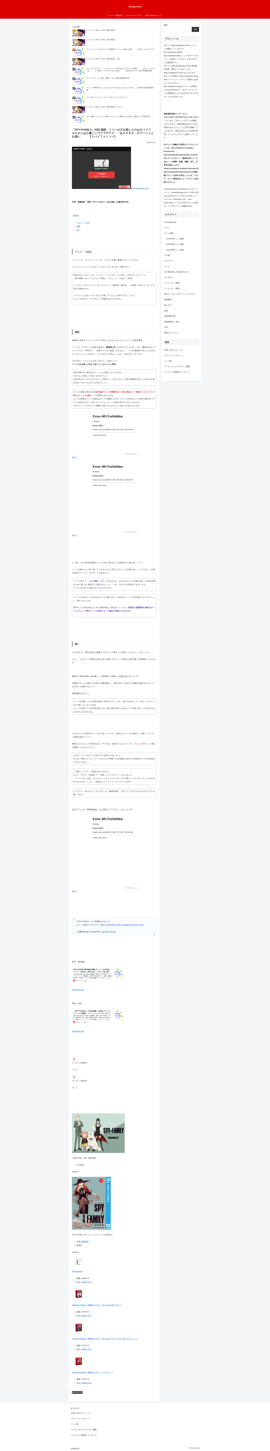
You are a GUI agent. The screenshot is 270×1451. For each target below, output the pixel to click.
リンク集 (168, 361)
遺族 (78, 226)
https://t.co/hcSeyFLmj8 (110, 925)
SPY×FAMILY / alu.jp (131, 454)
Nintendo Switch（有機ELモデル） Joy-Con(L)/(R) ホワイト (97, 1305)
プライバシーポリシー (173, 355)
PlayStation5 (77, 1271)
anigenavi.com (78, 990)
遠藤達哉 (84, 1242)
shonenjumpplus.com (140, 188)
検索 (165, 25)
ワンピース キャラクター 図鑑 (177, 366)
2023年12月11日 (109, 932)
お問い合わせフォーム (173, 350)
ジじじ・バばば (83, 222)
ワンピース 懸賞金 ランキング (177, 372)
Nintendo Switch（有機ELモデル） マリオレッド (92, 1372)
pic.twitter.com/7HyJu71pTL (132, 925)
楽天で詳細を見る (84, 1282)
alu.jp (74, 457)
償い (78, 230)
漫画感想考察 (78, 1392)
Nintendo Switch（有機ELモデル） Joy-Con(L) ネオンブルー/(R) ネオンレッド (105, 1339)
